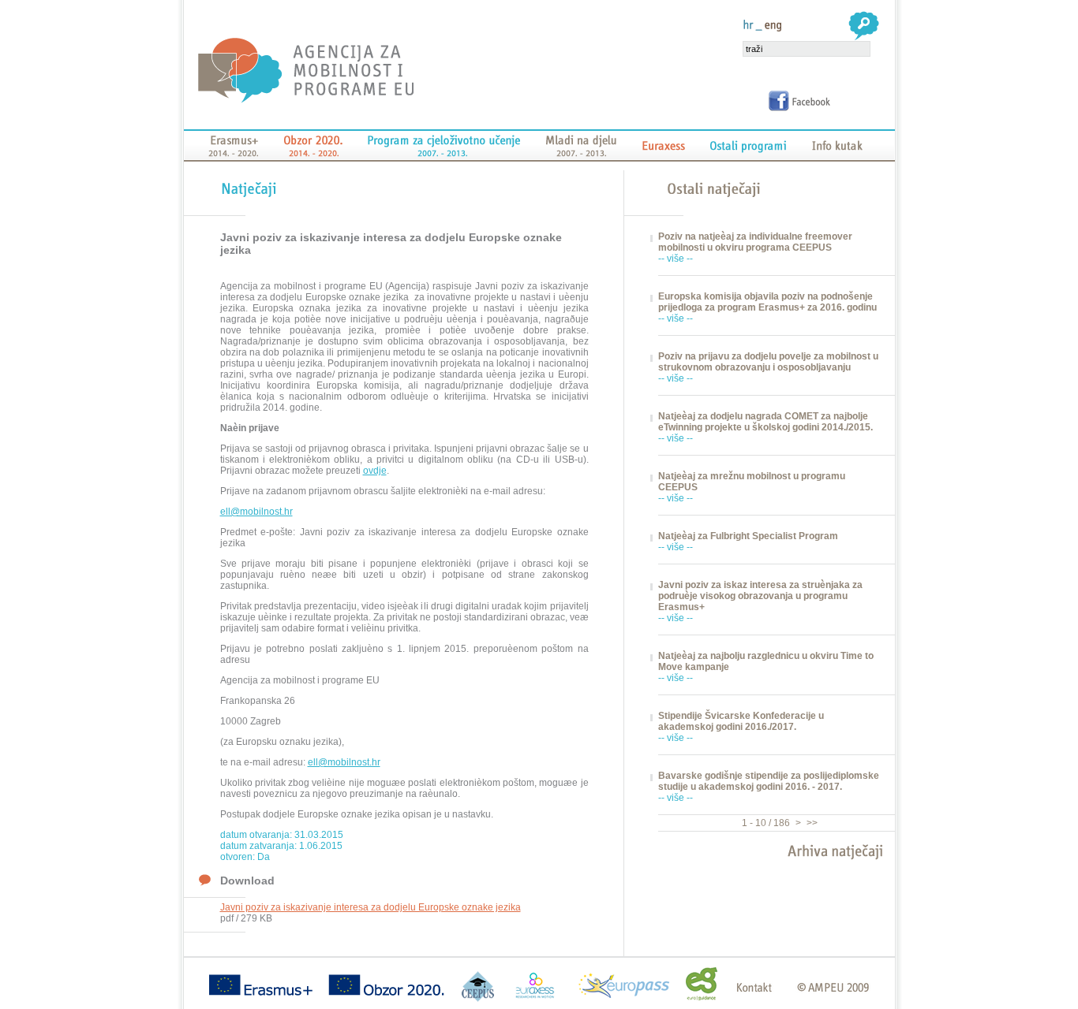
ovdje (375, 470)
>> (811, 822)
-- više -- (675, 258)
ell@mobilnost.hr (256, 511)
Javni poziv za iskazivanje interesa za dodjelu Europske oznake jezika (370, 907)
